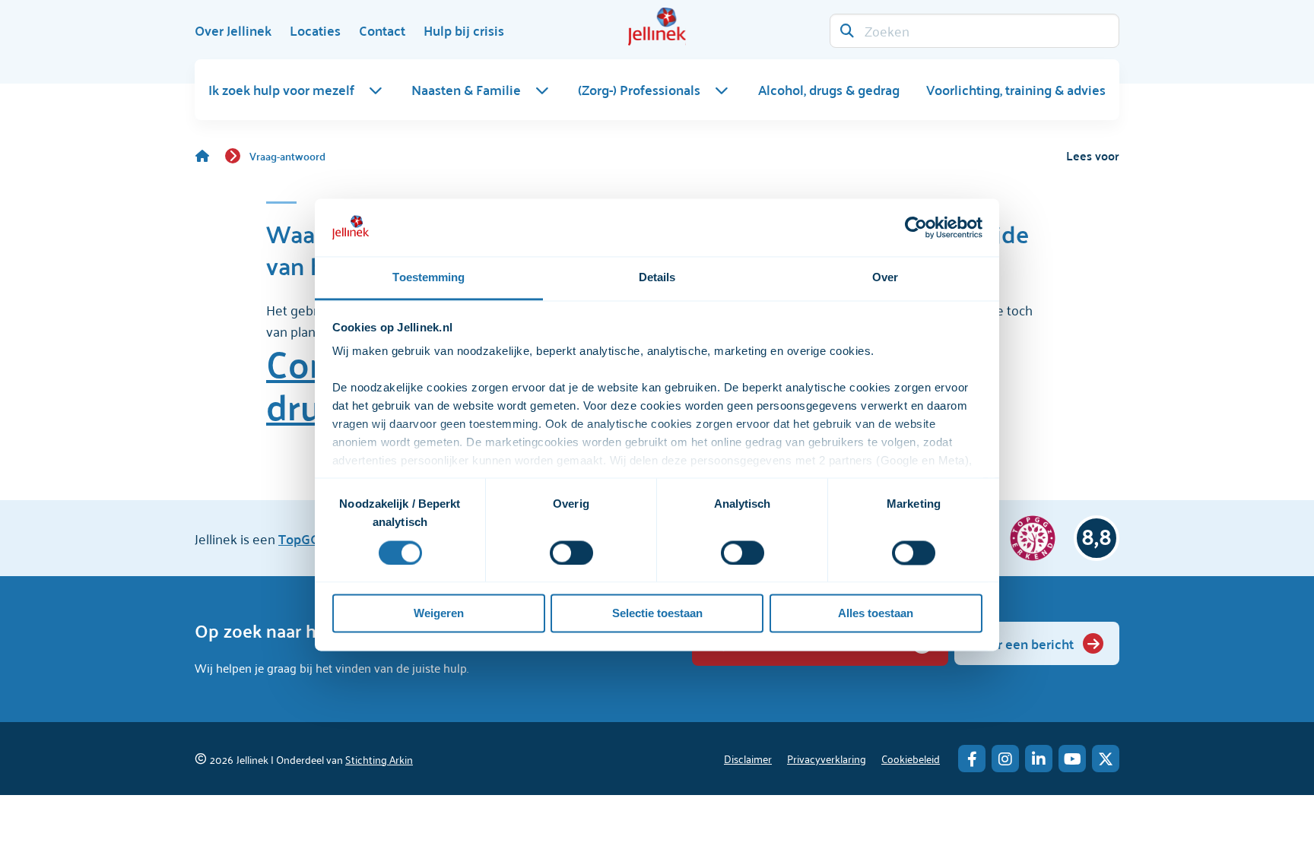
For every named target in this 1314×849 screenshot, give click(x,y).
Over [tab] (885, 277)
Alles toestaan (875, 613)
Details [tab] (657, 277)
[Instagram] (1005, 758)
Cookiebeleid (910, 758)
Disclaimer (748, 758)
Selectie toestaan (657, 613)
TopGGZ (302, 538)
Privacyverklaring (826, 758)
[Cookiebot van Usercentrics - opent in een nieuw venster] (915, 227)
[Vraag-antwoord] (210, 155)
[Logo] (657, 27)
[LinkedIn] (1038, 758)
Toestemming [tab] (428, 277)
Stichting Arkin (379, 758)
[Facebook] (972, 758)
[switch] (571, 552)
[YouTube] (1072, 758)
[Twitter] (1105, 758)
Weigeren (439, 613)
